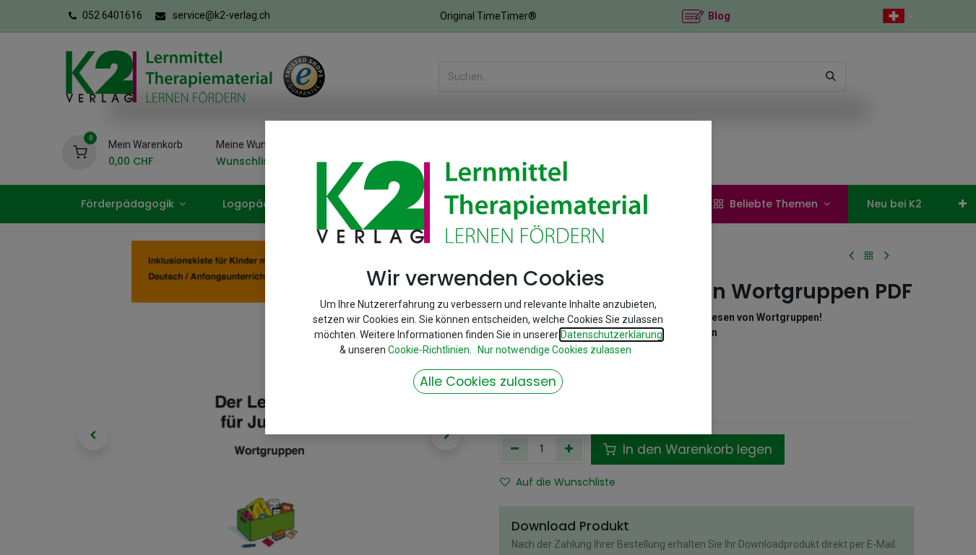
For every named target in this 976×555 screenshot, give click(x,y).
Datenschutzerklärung (611, 334)
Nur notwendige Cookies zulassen (554, 350)
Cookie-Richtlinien (429, 350)
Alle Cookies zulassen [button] (488, 381)
